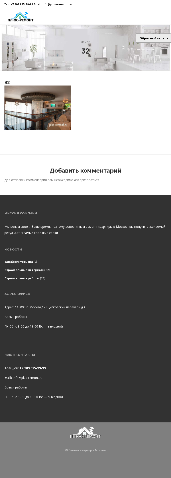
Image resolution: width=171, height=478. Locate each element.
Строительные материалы (24, 270)
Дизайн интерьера (18, 261)
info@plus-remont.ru (28, 378)
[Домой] (85, 433)
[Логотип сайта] (20, 17)
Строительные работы (21, 278)
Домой (85, 42)
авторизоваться (86, 180)
